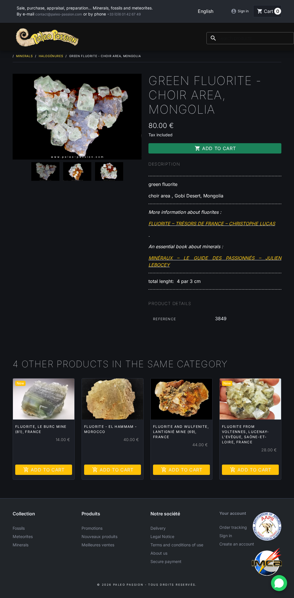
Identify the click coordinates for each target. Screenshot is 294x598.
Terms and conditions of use (176, 544)
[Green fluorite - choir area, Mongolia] (77, 117)
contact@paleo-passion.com (58, 14)
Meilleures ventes (98, 544)
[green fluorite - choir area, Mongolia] (45, 171)
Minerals (20, 544)
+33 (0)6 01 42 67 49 (124, 14)
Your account (232, 513)
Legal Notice (162, 536)
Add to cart (215, 148)
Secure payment (165, 561)
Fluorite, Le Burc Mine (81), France (41, 429)
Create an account (236, 543)
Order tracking (233, 527)
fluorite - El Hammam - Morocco (110, 429)
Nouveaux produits (99, 536)
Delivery (158, 528)
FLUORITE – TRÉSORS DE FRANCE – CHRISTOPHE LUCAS (211, 223)
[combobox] (250, 38)
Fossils (19, 528)
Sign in (225, 535)
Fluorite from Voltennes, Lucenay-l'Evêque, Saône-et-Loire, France (245, 434)
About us (158, 553)
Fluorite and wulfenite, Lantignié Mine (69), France (181, 431)
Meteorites (23, 536)
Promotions (92, 528)
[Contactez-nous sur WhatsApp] (279, 583)
